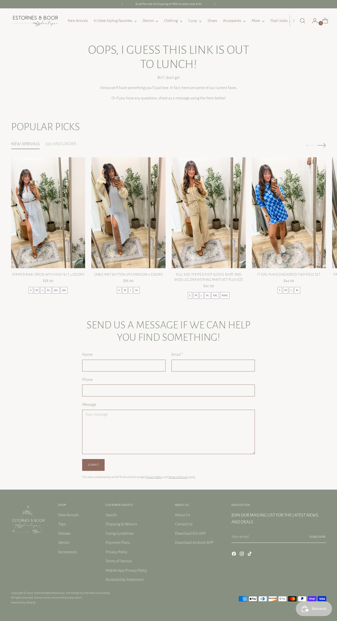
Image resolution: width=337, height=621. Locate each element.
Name (87, 354)
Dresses (64, 533)
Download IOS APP (190, 533)
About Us (182, 515)
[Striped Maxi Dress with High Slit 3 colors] (48, 212)
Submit (93, 464)
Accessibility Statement (125, 579)
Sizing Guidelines (120, 533)
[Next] (214, 4)
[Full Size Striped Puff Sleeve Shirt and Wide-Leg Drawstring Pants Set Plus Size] (209, 212)
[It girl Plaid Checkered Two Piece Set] (289, 212)
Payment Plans (118, 542)
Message (89, 404)
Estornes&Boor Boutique (49, 593)
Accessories (67, 552)
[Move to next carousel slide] (322, 145)
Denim (64, 542)
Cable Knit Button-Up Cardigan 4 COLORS (128, 274)
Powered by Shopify (23, 602)
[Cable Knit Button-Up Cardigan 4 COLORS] (128, 212)
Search (111, 515)
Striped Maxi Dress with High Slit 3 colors (48, 274)
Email (177, 354)
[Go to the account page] (313, 21)
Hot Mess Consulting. (97, 593)
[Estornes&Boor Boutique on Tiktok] (250, 554)
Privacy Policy (154, 477)
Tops (62, 524)
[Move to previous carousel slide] (310, 145)
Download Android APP (194, 542)
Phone (87, 379)
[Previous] (122, 4)
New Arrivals (68, 515)
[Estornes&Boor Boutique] (35, 20)
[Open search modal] (302, 21)
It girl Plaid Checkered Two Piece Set (289, 274)
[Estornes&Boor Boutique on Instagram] (242, 554)
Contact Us (183, 524)
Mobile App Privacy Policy (126, 570)
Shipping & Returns (121, 524)
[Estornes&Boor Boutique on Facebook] (234, 554)
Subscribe (318, 536)
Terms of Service (178, 477)
